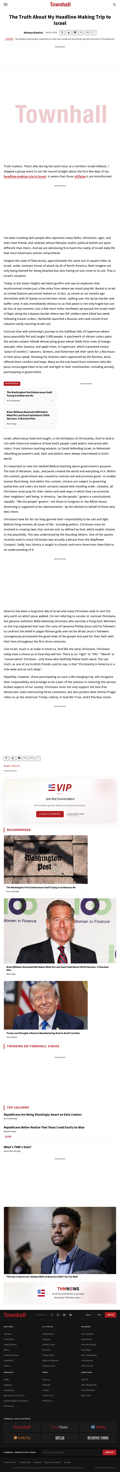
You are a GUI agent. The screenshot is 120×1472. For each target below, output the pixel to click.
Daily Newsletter (88, 1390)
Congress (46, 1339)
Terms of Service (10, 1462)
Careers (45, 1390)
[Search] (115, 4)
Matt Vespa (11, 974)
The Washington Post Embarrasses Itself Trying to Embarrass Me (41, 887)
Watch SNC (85, 1395)
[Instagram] (57, 1314)
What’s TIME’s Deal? (17, 1147)
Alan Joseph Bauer (89, 1355)
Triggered (8, 1385)
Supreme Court (48, 1365)
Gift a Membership (89, 1385)
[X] (51, 1314)
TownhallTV (9, 1360)
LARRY (6, 1379)
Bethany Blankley (33, 32)
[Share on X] (62, 32)
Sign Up (109, 1452)
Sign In (88, 1314)
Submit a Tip (47, 1395)
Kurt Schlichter (12, 891)
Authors (7, 1365)
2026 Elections (48, 1334)
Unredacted (9, 1390)
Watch (6, 1349)
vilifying (80, 176)
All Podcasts (9, 1406)
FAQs (99, 1314)
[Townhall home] (15, 1315)
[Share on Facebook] (75, 32)
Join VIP (110, 1314)
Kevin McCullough (88, 1344)
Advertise (46, 1385)
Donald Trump (48, 1344)
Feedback (37, 1462)
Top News (8, 1334)
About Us (46, 1379)
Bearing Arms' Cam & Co (14, 1395)
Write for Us (47, 1400)
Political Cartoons (11, 1355)
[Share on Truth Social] (68, 32)
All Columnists (87, 1365)
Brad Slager (86, 1349)
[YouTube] (70, 1314)
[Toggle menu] (5, 4)
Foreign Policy (48, 1355)
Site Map (67, 1462)
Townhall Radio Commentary (16, 1400)
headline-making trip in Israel (25, 176)
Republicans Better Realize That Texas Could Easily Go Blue (44, 1127)
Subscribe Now (75, 814)
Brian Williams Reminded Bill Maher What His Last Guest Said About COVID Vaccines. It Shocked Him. (57, 968)
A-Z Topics (47, 1327)
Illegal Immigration (50, 1360)
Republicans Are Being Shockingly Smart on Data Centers (43, 1114)
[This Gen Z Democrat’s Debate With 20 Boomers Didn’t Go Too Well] (60, 1240)
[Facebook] (64, 1314)
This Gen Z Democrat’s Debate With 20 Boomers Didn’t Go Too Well (42, 1276)
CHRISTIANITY (10, 771)
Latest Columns (10, 1344)
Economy (46, 1349)
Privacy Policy (25, 1462)
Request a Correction (52, 1462)
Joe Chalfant (11, 1037)
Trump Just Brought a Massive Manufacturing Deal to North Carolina (43, 1033)
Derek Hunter (86, 1339)
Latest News (9, 1339)
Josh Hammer (87, 1360)
